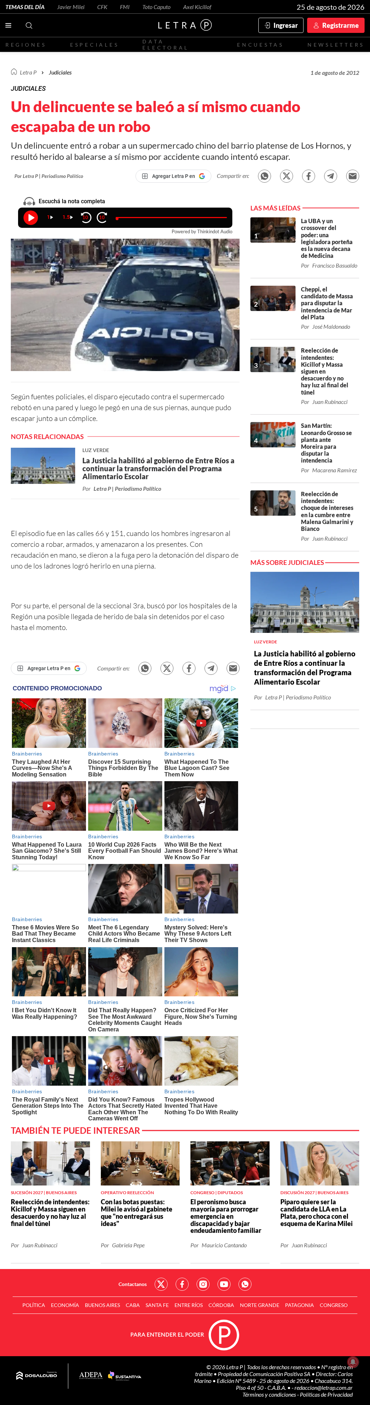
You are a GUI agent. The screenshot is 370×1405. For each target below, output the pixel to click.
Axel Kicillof (197, 6)
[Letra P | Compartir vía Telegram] (330, 176)
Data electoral (165, 44)
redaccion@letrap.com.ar (323, 1387)
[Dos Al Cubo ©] (36, 1376)
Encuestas (260, 45)
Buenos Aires (102, 1305)
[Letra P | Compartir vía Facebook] (308, 176)
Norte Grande (259, 1305)
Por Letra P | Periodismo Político (48, 176)
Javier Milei (71, 6)
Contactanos (133, 1284)
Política (33, 1305)
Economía (65, 1305)
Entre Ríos (189, 1305)
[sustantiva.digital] (124, 1376)
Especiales (94, 45)
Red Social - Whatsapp (245, 1284)
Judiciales (60, 72)
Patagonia (299, 1305)
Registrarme (340, 25)
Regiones (26, 45)
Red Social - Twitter (161, 1284)
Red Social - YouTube (224, 1284)
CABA (133, 1305)
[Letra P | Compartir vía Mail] (353, 176)
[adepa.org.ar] (91, 1376)
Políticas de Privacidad (326, 1394)
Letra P (28, 72)
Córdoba (221, 1305)
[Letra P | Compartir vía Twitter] (286, 176)
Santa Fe (157, 1305)
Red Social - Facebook (182, 1284)
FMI (125, 6)
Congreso (334, 1305)
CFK (102, 6)
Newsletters (336, 45)
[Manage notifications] (353, 1362)
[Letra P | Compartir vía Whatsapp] (264, 176)
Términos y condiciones (269, 1394)
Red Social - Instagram (203, 1284)
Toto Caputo (156, 6)
